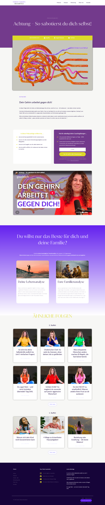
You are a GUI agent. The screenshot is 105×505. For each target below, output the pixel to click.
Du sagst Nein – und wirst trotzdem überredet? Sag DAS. (25, 389)
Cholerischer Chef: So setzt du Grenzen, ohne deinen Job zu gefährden (52, 352)
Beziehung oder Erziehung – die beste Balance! (80, 440)
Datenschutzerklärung (75, 160)
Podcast (59, 2)
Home (14, 473)
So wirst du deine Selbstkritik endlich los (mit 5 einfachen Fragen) (25, 352)
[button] (52, 404)
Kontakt (88, 2)
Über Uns (81, 2)
